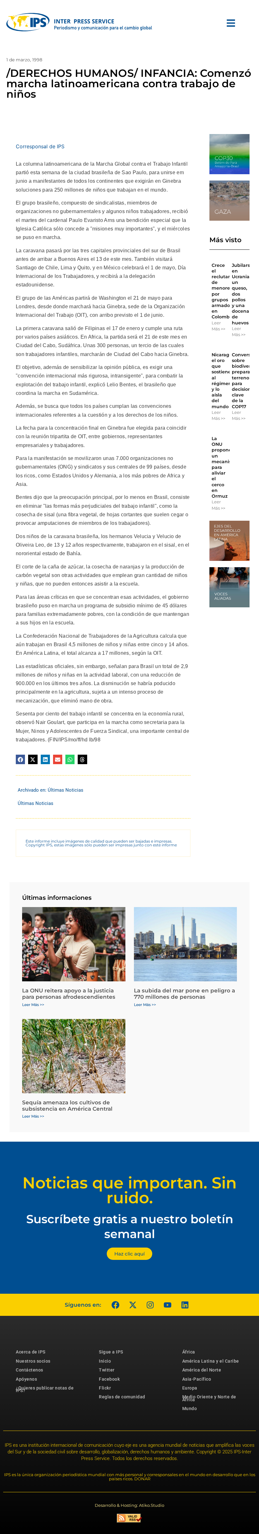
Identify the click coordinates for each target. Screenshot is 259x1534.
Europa (189, 1387)
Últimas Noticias (65, 790)
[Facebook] (115, 1305)
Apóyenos (26, 1379)
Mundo (189, 1408)
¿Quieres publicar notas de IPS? (45, 1389)
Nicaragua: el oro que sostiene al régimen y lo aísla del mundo (224, 380)
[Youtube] (167, 1305)
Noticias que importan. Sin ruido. (129, 1190)
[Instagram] (150, 1305)
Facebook (109, 1379)
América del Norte (201, 1369)
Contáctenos (29, 1369)
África (188, 1351)
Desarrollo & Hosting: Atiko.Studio (129, 1505)
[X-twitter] (133, 1305)
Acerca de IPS (30, 1351)
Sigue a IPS (111, 1351)
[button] (20, 759)
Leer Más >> (218, 326)
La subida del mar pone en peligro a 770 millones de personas (184, 993)
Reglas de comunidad (122, 1396)
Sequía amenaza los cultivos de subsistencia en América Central (67, 1105)
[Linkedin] (185, 1305)
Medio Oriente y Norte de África (209, 1398)
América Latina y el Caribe (210, 1361)
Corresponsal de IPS (40, 146)
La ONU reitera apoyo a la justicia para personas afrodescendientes (68, 993)
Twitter (107, 1369)
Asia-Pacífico (196, 1379)
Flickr (105, 1387)
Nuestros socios (33, 1361)
